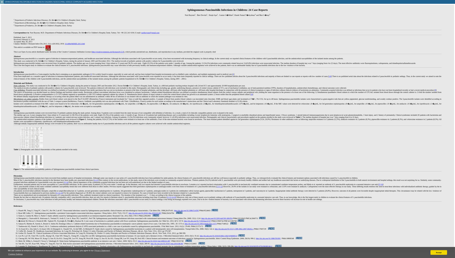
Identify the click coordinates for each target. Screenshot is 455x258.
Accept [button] (439, 252)
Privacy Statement (102, 251)
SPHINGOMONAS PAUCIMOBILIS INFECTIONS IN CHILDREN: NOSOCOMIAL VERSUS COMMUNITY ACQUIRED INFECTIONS (54, 2)
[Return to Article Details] (2, 2)
